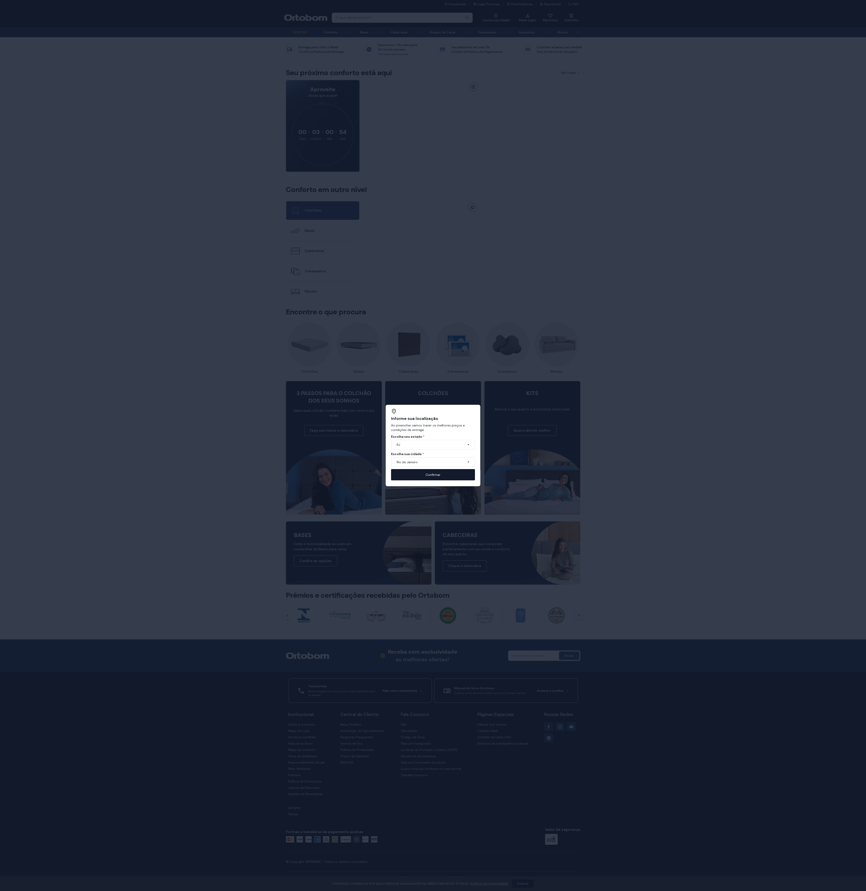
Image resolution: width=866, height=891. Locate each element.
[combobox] (433, 444)
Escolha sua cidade (407, 454)
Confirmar (433, 475)
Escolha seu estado (407, 437)
